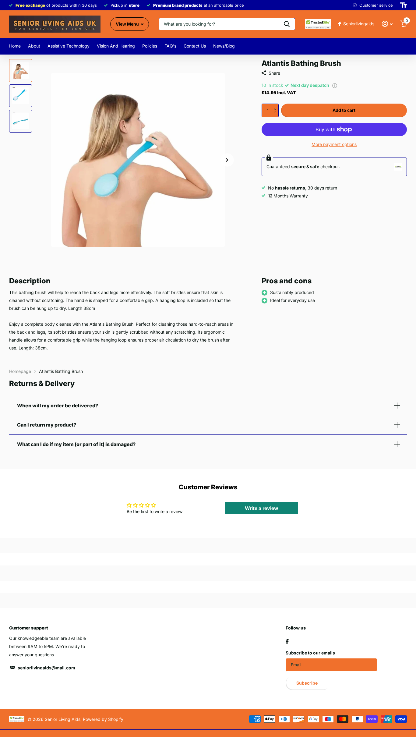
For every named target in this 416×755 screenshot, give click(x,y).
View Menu (128, 24)
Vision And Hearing (116, 45)
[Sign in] (387, 24)
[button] (276, 105)
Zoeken (286, 24)
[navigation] (20, 70)
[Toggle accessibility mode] (403, 5)
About (34, 45)
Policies (149, 45)
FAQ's (170, 45)
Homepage (20, 371)
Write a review (261, 508)
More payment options (334, 144)
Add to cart (344, 110)
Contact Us (195, 45)
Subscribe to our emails (310, 652)
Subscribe (307, 683)
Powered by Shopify (103, 719)
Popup (334, 85)
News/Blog (224, 45)
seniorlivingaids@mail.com (46, 667)
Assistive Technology (69, 45)
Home (15, 45)
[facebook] (287, 641)
